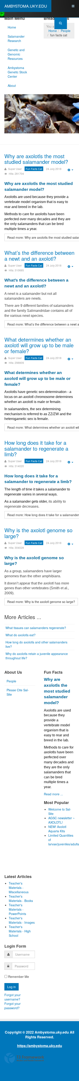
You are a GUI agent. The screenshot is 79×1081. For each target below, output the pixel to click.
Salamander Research (16, 38)
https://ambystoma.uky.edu (39, 1045)
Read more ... (53, 794)
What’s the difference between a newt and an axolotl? (39, 255)
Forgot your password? (12, 1005)
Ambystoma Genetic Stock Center (17, 72)
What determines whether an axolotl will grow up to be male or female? (39, 345)
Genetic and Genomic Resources (16, 54)
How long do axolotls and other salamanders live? (36, 644)
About (12, 85)
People (65, 31)
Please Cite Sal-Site (18, 692)
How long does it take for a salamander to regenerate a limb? (36, 448)
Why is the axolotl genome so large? (38, 532)
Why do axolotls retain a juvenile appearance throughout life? (36, 655)
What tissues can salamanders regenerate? (35, 628)
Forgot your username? (12, 997)
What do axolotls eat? (20, 635)
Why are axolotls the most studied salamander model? (36, 158)
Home (12, 27)
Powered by (24, 1058)
